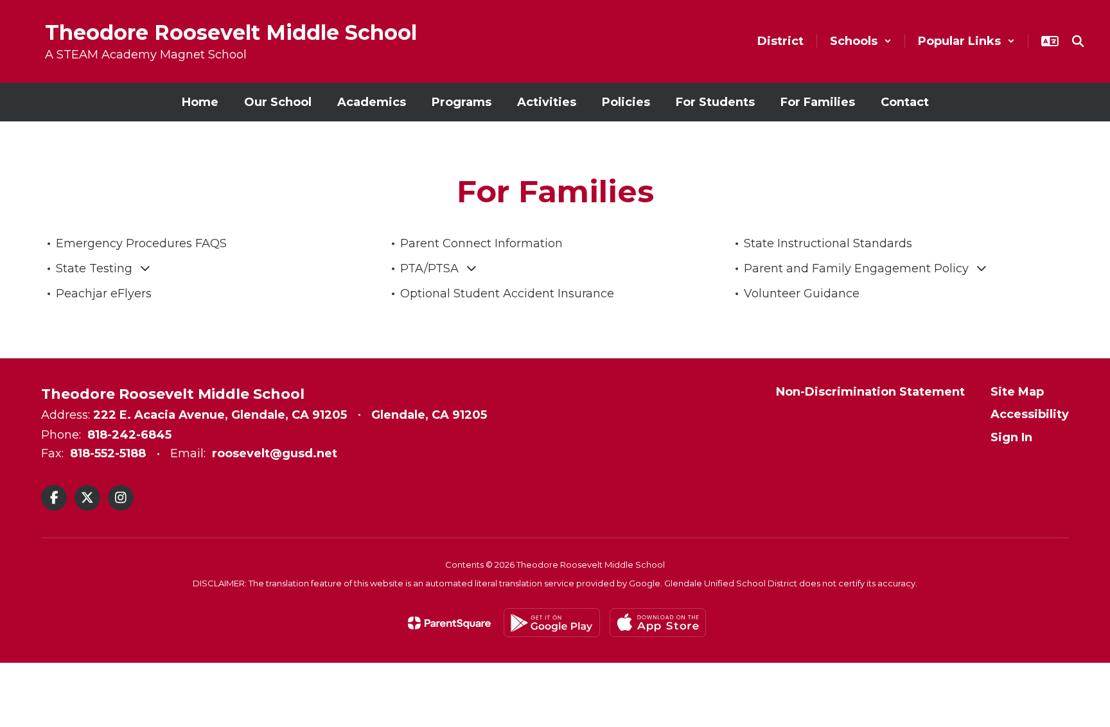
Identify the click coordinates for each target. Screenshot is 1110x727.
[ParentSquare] (449, 623)
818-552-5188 (108, 453)
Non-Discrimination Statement (870, 392)
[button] (861, 41)
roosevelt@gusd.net (274, 453)
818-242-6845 (129, 435)
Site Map (1017, 392)
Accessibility (1030, 414)
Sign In (1011, 437)
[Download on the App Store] (658, 622)
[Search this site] (1077, 41)
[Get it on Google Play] (552, 622)
